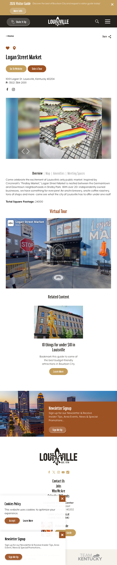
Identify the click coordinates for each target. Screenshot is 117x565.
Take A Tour (37, 68)
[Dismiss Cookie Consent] (62, 498)
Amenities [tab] (58, 173)
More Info (18, 11)
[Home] (58, 21)
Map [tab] (48, 173)
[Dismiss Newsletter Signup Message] (62, 535)
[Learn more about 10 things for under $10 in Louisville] (58, 322)
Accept (12, 520)
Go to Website (16, 68)
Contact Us (58, 481)
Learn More (58, 371)
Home (10, 36)
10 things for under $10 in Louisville (58, 347)
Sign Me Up (57, 429)
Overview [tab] (37, 173)
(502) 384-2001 (16, 82)
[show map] (14, 48)
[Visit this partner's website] (90, 557)
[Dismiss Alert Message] (112, 4)
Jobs (58, 486)
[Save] (7, 48)
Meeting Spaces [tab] (76, 173)
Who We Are (58, 491)
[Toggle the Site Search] (97, 21)
